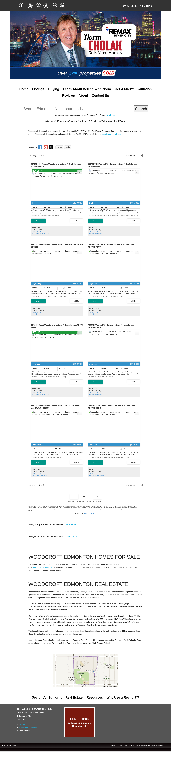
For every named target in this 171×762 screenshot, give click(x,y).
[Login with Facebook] (40, 149)
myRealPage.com (90, 513)
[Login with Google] (46, 149)
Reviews (68, 95)
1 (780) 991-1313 (37, 231)
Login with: (32, 147)
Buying (53, 89)
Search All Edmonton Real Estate (57, 697)
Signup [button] (59, 147)
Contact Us (100, 95)
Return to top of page (9, 745)
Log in (167, 745)
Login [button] (67, 147)
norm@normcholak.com (111, 134)
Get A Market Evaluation (133, 89)
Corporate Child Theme (131, 745)
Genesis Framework (148, 745)
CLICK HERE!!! (71, 524)
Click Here (111, 115)
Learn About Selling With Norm (87, 89)
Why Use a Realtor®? (123, 697)
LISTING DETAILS (38, 221)
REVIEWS (146, 5)
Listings (38, 89)
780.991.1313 (129, 5)
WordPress (160, 745)
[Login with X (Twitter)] (51, 149)
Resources (94, 697)
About (83, 95)
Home (23, 89)
